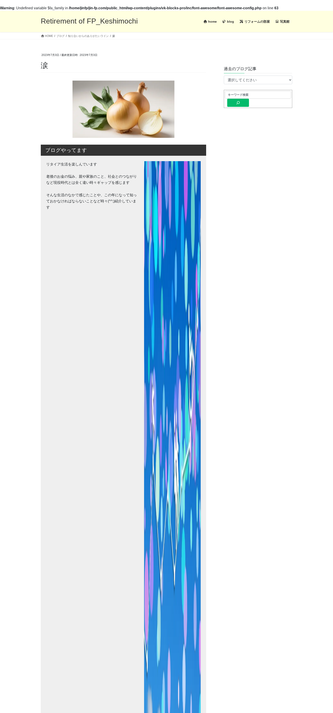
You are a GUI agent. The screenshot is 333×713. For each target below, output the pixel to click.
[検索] (238, 103)
